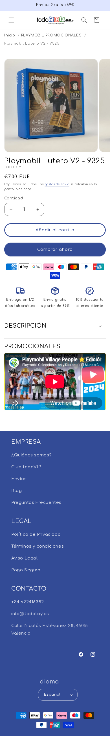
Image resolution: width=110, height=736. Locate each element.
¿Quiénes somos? (31, 455)
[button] (11, 20)
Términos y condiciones (37, 546)
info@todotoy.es (30, 613)
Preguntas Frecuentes (36, 502)
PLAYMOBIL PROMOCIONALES (51, 35)
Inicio (9, 35)
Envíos (19, 478)
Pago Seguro (26, 570)
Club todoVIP (26, 467)
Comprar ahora (55, 249)
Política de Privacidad (36, 534)
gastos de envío (57, 184)
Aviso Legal (24, 558)
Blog (16, 490)
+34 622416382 (27, 602)
